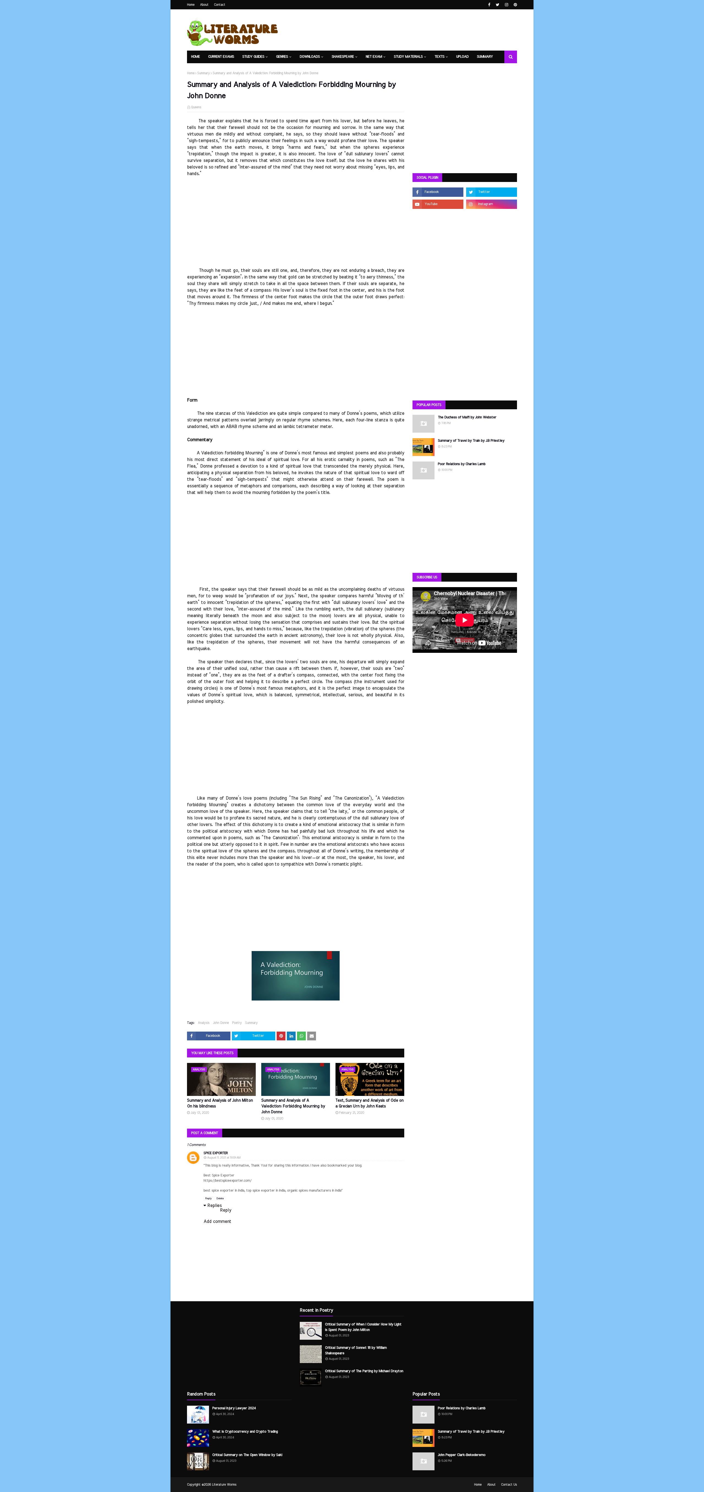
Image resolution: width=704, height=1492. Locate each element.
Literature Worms (224, 1484)
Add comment (217, 1221)
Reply (208, 1198)
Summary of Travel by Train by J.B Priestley (471, 441)
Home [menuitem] (195, 57)
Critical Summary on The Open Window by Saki (247, 1455)
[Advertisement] (295, 228)
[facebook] (489, 5)
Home (190, 4)
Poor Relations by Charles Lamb (461, 464)
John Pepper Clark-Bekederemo (461, 1455)
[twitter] (497, 5)
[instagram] (507, 5)
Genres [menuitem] (282, 57)
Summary (203, 73)
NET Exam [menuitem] (374, 57)
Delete (220, 1198)
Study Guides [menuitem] (253, 57)
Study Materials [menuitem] (408, 57)
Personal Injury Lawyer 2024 (234, 1408)
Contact (219, 4)
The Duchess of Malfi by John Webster (467, 417)
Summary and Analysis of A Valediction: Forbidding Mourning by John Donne (293, 1106)
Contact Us (509, 1484)
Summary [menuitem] (485, 57)
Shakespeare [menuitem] (343, 57)
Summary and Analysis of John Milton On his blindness (220, 1103)
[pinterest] (514, 5)
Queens (196, 107)
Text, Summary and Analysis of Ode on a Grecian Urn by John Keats (369, 1103)
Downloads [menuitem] (310, 57)
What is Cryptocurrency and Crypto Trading (245, 1431)
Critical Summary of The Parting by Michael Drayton (364, 1371)
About (204, 4)
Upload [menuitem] (462, 57)
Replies (214, 1205)
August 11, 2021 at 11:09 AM (223, 1157)
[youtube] (438, 204)
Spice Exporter (216, 1153)
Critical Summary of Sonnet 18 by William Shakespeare (356, 1350)
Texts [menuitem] (439, 57)
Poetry (237, 1022)
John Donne (221, 1022)
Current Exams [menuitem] (221, 57)
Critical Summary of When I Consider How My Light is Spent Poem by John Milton (363, 1327)
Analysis (204, 1022)
